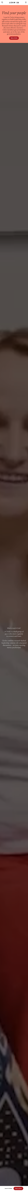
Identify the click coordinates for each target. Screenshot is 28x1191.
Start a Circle (14, 38)
